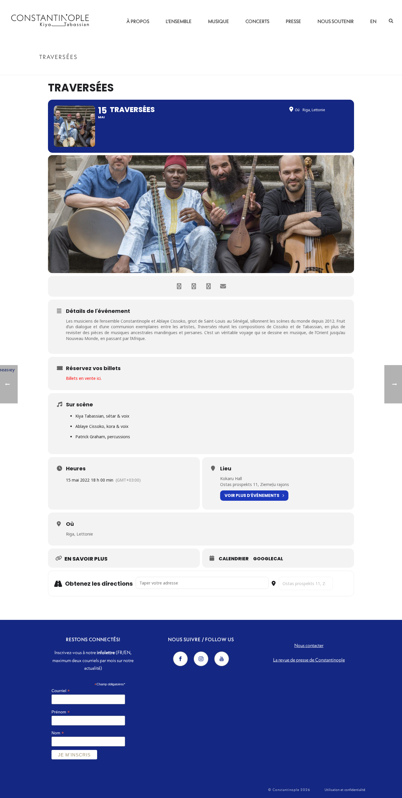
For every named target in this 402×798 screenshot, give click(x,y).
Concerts (257, 21)
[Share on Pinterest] (208, 286)
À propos (138, 21)
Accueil (330, 69)
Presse (293, 21)
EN (373, 21)
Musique (218, 21)
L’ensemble (179, 21)
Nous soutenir (336, 21)
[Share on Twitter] (193, 286)
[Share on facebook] (179, 286)
